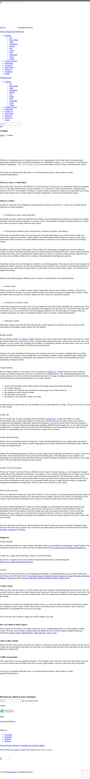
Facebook (8, 735)
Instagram (8, 737)
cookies (16, 750)
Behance (8, 741)
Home (2, 135)
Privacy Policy (46, 750)
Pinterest (8, 739)
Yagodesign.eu (11, 28)
